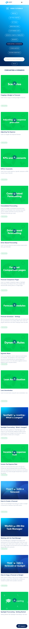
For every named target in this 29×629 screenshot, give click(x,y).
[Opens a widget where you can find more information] (21, 626)
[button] (21, 2)
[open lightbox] (14, 84)
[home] (12, 2)
